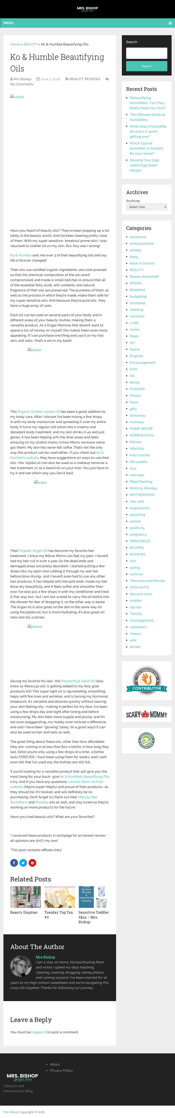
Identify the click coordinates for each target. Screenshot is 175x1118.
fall (132, 376)
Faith (133, 369)
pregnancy (138, 534)
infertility (137, 448)
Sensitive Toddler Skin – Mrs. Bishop (94, 917)
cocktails (137, 316)
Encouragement (143, 363)
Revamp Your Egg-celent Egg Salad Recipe (145, 165)
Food (134, 402)
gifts (133, 409)
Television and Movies (147, 581)
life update (138, 462)
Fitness (135, 396)
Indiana (135, 442)
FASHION (137, 389)
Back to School (142, 263)
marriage (137, 475)
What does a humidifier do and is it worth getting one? (148, 131)
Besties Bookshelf (144, 277)
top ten (135, 607)
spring (135, 568)
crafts (134, 323)
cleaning (136, 310)
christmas (138, 303)
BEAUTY (30, 44)
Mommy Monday (143, 488)
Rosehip (41, 802)
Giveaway (137, 415)
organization (140, 508)
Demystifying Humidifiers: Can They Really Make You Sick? (148, 103)
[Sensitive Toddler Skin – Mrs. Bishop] (94, 897)
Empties (136, 356)
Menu (8, 23)
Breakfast (137, 290)
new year (137, 501)
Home (15, 44)
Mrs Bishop (22, 79)
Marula (84, 797)
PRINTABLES (140, 541)
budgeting (138, 296)
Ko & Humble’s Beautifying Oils (84, 777)
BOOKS (135, 283)
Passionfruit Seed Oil (78, 681)
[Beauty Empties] (25, 897)
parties (135, 521)
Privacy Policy (61, 1071)
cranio (135, 329)
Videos (135, 634)
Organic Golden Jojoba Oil (39, 412)
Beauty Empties (23, 912)
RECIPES (137, 548)
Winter (135, 647)
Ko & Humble (20, 255)
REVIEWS (92, 79)
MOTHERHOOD (142, 495)
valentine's (138, 627)
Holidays (137, 422)
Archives (133, 201)
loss (133, 468)
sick (133, 561)
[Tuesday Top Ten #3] (59, 897)
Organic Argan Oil (33, 551)
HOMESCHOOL (142, 435)
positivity (137, 528)
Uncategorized (141, 620)
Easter (135, 349)
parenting (137, 515)
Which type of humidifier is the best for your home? (146, 148)
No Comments (22, 84)
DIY (132, 343)
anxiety (135, 250)
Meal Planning (141, 482)
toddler (136, 601)
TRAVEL (136, 614)
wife (133, 640)
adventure (138, 237)
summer (136, 574)
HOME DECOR (141, 429)
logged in (39, 1032)
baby (134, 257)
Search (131, 42)
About (55, 1064)
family (135, 382)
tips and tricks (141, 594)
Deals (134, 336)
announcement (142, 243)
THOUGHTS (139, 587)
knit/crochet (140, 455)
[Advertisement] (59, 196)
